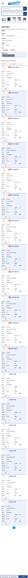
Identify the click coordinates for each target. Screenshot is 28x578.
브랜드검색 (19, 22)
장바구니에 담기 (5, 576)
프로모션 (13, 50)
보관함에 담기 (15, 576)
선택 (5, 89)
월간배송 (6, 50)
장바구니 (24, 22)
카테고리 (14, 22)
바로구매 (23, 576)
